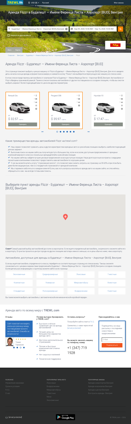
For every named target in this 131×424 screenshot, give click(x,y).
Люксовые (81, 274)
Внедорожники (81, 291)
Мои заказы (119, 3)
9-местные (112, 291)
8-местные (112, 283)
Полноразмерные (50, 291)
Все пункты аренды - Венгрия (100, 393)
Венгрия (20, 55)
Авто (9, 50)
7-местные (112, 274)
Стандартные (19, 291)
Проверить (22, 124)
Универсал (50, 283)
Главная (11, 55)
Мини (49, 397)
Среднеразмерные (50, 274)
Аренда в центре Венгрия (98, 390)
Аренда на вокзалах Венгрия (100, 386)
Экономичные (19, 274)
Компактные (19, 283)
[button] (33, 2)
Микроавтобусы (81, 283)
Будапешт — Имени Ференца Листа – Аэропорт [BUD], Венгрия (49, 55)
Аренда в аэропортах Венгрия (100, 383)
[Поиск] (120, 29)
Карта (17, 50)
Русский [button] (45, 3)
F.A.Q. (92, 322)
